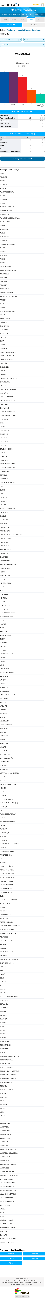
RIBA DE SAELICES (5, 915)
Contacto (8, 1281)
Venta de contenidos (17, 1281)
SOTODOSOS (4, 1008)
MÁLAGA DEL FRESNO (7, 672)
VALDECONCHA (5, 1138)
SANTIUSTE (3, 967)
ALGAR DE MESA (5, 222)
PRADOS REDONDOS (6, 885)
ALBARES (3, 196)
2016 (22, 19)
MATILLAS (3, 702)
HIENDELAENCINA (5, 583)
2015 (31, 19)
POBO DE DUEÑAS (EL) (7, 866)
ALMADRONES (4, 237)
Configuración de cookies (30, 1282)
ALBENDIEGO (4, 199)
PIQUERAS (3, 862)
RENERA (2, 907)
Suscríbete (35, 5)
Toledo (11, 1263)
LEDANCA (3, 650)
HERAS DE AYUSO (5, 576)
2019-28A (13, 19)
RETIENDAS (3, 911)
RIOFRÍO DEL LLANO (6, 922)
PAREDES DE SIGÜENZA (7, 821)
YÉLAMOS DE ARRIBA (6, 1224)
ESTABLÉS (3, 516)
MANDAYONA (4, 680)
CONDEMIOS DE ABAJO (7, 464)
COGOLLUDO (4, 460)
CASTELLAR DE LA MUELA (8, 400)
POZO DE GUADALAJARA (8, 877)
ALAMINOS (3, 184)
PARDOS (2, 818)
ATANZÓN (3, 300)
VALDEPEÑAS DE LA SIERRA (8, 1153)
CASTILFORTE (4, 404)
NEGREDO (3, 788)
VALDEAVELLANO (5, 1131)
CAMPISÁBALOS (5, 363)
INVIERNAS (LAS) (5, 635)
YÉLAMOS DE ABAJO (6, 1220)
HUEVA (2, 620)
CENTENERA (4, 419)
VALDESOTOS (4, 1160)
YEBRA (2, 1216)
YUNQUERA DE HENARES (8, 1227)
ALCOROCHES (4, 214)
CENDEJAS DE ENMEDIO (7, 412)
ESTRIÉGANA (4, 520)
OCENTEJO (3, 792)
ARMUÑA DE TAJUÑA (6, 292)
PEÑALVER (3, 840)
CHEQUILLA (3, 427)
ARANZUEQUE (4, 274)
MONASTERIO (4, 762)
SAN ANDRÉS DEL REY (7, 963)
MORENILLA (3, 777)
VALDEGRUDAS (5, 1142)
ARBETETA (3, 281)
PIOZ (1, 859)
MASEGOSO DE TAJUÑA (7, 695)
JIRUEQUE (3, 646)
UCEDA (2, 1112)
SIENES (2, 989)
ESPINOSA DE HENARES (7, 508)
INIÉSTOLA (3, 631)
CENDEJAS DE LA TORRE (8, 415)
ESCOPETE (3, 505)
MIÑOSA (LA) (4, 739)
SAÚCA (2, 970)
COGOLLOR (3, 456)
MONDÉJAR (3, 765)
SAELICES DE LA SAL (6, 952)
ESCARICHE (3, 501)
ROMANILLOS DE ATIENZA (8, 933)
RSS (31, 1284)
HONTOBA (3, 598)
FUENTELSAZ (4, 542)
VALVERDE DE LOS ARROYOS (9, 1175)
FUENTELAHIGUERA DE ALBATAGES (11, 535)
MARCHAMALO (4, 691)
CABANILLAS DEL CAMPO (8, 352)
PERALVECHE (4, 847)
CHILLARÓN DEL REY (6, 430)
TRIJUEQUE (3, 1104)
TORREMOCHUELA (6, 1082)
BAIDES (2, 315)
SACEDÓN (3, 948)
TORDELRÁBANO (5, 1045)
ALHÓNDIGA (4, 229)
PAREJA (2, 825)
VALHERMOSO (4, 1168)
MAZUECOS (3, 710)
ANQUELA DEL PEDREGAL (8, 270)
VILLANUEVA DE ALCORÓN (8, 1183)
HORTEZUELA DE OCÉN (7, 605)
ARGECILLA (3, 285)
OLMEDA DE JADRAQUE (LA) (9, 803)
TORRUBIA (3, 1086)
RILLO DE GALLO (5, 918)
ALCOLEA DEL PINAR (6, 210)
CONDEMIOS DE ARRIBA (7, 467)
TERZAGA (3, 1030)
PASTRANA (3, 829)
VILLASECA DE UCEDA (7, 1201)
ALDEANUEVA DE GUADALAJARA (10, 218)
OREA (1, 810)
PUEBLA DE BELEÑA (6, 888)
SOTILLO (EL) (4, 1004)
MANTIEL (3, 684)
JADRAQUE (3, 643)
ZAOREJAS (3, 1235)
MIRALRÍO (3, 747)
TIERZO (2, 1034)
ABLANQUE (3, 177)
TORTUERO (3, 1097)
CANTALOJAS (4, 371)
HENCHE (2, 572)
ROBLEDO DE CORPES (7, 929)
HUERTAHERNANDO (6, 616)
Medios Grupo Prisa (22, 1296)
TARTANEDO (4, 1023)
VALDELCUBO (4, 1145)
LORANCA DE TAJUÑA (7, 654)
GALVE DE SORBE (5, 561)
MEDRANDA (3, 713)
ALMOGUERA (4, 240)
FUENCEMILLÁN (5, 531)
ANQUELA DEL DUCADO (7, 266)
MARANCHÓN (4, 687)
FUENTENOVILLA (5, 549)
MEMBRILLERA (4, 721)
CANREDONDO (4, 367)
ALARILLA (3, 188)
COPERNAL (3, 475)
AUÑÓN (2, 307)
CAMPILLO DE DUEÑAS (7, 356)
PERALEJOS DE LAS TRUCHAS (9, 844)
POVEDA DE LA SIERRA (7, 870)
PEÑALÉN (3, 836)
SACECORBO (4, 944)
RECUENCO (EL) (5, 903)
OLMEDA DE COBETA (6, 799)
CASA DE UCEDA (5, 382)
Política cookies (18, 1282)
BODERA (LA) (4, 333)
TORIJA (2, 1052)
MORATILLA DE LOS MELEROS (9, 773)
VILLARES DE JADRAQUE (8, 1194)
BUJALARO (3, 345)
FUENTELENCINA (5, 538)
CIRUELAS (3, 445)
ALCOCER (3, 203)
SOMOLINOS (4, 1000)
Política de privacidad (7, 1282)
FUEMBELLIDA (4, 527)
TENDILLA (3, 1026)
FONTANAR (3, 523)
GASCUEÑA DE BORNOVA (8, 564)
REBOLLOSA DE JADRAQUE (8, 900)
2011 (39, 19)
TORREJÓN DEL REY (6, 1067)
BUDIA (2, 341)
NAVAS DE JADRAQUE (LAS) (8, 784)
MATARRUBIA (4, 698)
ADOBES (2, 181)
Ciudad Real (34, 1253)
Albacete (11, 1253)
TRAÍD (2, 1101)
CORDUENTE (4, 479)
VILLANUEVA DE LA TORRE (8, 1190)
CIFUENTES (3, 438)
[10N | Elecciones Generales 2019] (22, 10)
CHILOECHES (4, 434)
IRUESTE (2, 639)
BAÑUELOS (3, 322)
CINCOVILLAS (4, 441)
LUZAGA (2, 661)
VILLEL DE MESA (5, 1205)
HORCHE (2, 602)
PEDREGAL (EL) (5, 833)
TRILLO (2, 1108)
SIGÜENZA (3, 993)
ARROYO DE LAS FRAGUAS (8, 296)
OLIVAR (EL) (3, 795)
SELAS (2, 978)
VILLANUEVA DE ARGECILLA (8, 1186)
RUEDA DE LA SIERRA (6, 941)
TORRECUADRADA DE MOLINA (9, 1056)
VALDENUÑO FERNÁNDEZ (8, 1149)
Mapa (36, 15)
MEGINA (2, 717)
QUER (1, 896)
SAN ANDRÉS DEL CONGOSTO (9, 959)
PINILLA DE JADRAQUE (7, 851)
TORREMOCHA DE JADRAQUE (9, 1071)
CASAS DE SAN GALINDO (8, 389)
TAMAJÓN (3, 1011)
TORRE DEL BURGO (6, 1064)
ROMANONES (4, 937)
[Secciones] (2, 4)
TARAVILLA (3, 1019)
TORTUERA (3, 1093)
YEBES (2, 1213)
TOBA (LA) (3, 1037)
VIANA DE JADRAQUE (6, 1179)
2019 (5, 19)
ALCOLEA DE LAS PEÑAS (7, 207)
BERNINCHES (4, 330)
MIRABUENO (4, 743)
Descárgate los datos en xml (22, 159)
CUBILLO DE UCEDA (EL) (7, 482)
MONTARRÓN (4, 769)
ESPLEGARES (4, 512)
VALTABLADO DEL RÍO (7, 1172)
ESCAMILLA (3, 497)
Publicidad (27, 1281)
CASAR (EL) (3, 386)
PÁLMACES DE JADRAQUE (8, 814)
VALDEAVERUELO (5, 1134)
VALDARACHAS (5, 1123)
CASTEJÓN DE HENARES (8, 397)
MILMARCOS (4, 736)
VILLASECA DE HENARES (8, 1198)
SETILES (2, 985)
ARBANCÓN (3, 278)
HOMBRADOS (4, 594)
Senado (34, 25)
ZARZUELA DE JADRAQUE (8, 1239)
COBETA (2, 453)
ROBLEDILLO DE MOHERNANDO (10, 926)
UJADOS (2, 1116)
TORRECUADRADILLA (6, 1060)
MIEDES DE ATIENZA (6, 725)
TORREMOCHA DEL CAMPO (8, 1075)
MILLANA (3, 732)
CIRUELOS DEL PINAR (6, 449)
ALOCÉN (2, 248)
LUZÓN (2, 665)
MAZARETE (3, 706)
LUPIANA (3, 657)
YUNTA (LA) (3, 1231)
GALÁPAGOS (4, 557)
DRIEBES (2, 486)
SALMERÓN (3, 955)
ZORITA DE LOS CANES (7, 1242)
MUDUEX (2, 780)
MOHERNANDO (5, 754)
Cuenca (11, 1258)
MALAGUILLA (4, 676)
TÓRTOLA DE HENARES (7, 1090)
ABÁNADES (3, 173)
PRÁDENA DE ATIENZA (7, 881)
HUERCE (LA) (4, 609)
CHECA (2, 423)
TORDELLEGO (4, 1041)
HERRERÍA (3, 579)
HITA (1, 590)
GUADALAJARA (5, 568)
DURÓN (2, 490)
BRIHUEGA (3, 337)
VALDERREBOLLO (5, 1157)
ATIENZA (2, 304)
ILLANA (2, 628)
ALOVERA (3, 251)
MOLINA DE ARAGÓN (6, 758)
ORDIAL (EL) (4, 806)
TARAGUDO (3, 1015)
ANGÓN (2, 259)
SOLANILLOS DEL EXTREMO (8, 996)
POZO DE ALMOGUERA (7, 874)
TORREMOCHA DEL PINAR (8, 1078)
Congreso (11, 25)
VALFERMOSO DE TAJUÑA (8, 1164)
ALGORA (2, 225)
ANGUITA (3, 263)
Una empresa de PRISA (22, 1291)
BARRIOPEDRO (4, 326)
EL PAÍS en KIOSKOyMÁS (17, 1284)
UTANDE (2, 1119)
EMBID (2, 494)
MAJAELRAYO (4, 669)
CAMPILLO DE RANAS (6, 359)
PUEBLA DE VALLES (6, 892)
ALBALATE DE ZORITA (7, 192)
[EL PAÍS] (12, 4)
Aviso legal (34, 1281)
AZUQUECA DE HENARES (7, 311)
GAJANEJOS (4, 553)
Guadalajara (34, 1258)
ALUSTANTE (4, 255)
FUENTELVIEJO (4, 546)
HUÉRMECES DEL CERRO (7, 613)
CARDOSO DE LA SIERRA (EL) (9, 378)
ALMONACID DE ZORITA (7, 244)
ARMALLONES (4, 289)
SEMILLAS (3, 982)
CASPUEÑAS (4, 393)
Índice (27, 1284)
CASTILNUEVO (4, 408)
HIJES (2, 587)
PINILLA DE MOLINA (6, 855)
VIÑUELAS (3, 1209)
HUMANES (3, 624)
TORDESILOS (4, 1049)
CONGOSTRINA (5, 471)
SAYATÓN (3, 974)
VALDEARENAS (4, 1127)
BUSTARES (3, 348)
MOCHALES (3, 751)
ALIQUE (2, 233)
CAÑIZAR (3, 374)
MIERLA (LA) (4, 728)
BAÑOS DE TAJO (5, 318)
